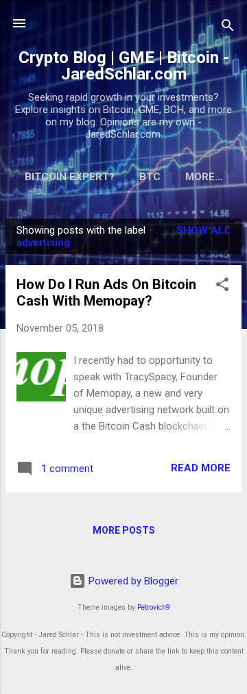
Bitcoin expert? (70, 177)
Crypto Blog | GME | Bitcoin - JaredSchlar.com (124, 66)
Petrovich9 (153, 607)
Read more (201, 468)
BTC (150, 177)
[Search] (228, 28)
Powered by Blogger (132, 581)
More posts (124, 530)
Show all (203, 230)
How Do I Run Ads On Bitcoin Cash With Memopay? (106, 292)
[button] (222, 286)
